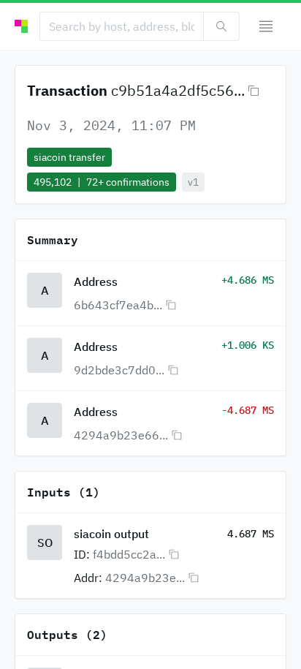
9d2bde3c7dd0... (119, 370)
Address (96, 281)
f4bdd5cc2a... (129, 554)
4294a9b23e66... (121, 435)
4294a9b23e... (145, 577)
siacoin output (111, 533)
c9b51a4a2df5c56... (178, 90)
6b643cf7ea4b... (118, 305)
